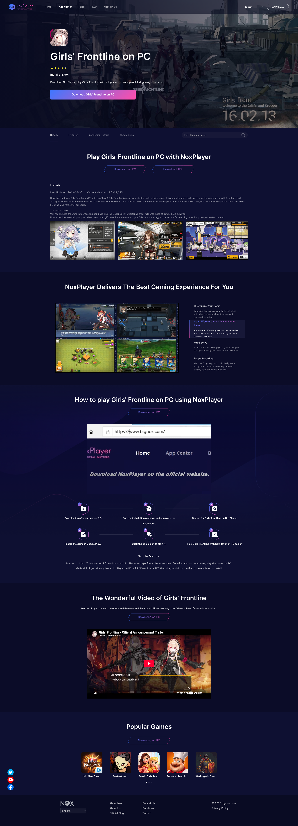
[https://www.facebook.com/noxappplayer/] (10, 787)
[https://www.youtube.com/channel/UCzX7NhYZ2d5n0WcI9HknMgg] (10, 780)
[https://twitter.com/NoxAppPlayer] (10, 772)
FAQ (94, 6)
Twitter (146, 813)
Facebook (148, 808)
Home (48, 6)
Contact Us (110, 6)
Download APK (173, 169)
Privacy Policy (220, 808)
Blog (82, 6)
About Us (114, 808)
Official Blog (116, 813)
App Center (65, 6)
